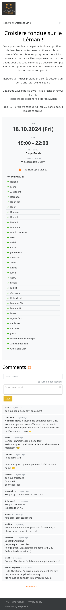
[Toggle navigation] (59, 8)
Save (8, 398)
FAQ (7, 601)
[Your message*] (33, 389)
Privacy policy (34, 601)
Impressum (18, 601)
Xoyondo (23, 606)
